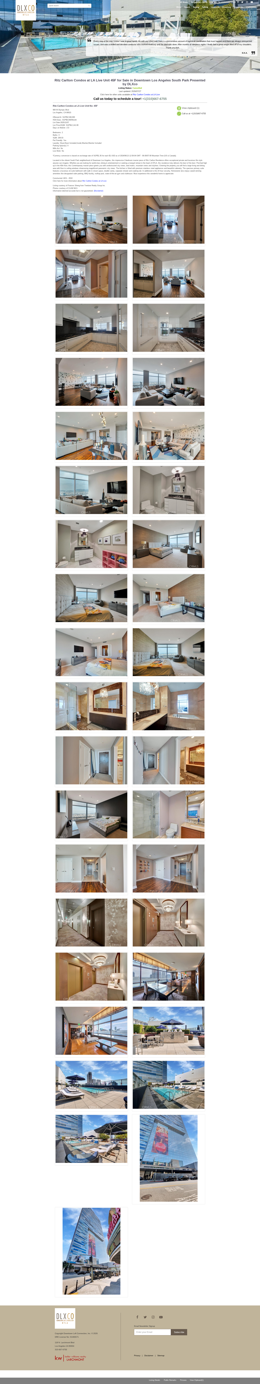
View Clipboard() (197, 1380)
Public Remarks (170, 1380)
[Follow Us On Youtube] (252, 2)
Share (185, 2)
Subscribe (179, 1332)
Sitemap (160, 1355)
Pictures (183, 1380)
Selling (205, 7)
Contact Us (238, 7)
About (178, 7)
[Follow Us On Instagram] (247, 2)
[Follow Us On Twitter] (242, 2)
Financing (226, 7)
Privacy (137, 1355)
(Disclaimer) (98, 191)
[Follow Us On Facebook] (238, 2)
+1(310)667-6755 (228, 2)
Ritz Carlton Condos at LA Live (146, 94)
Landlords (215, 7)
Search (187, 7)
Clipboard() (251, 7)
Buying (196, 7)
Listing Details (154, 1380)
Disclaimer (148, 1355)
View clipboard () (190, 108)
